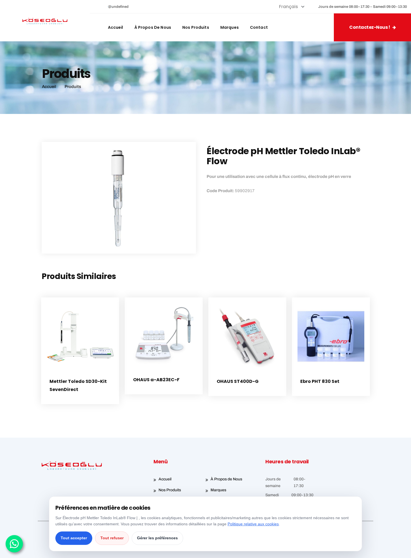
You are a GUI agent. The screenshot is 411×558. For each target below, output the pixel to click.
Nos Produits (195, 27)
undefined (120, 7)
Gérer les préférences (157, 538)
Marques (229, 27)
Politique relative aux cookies (253, 524)
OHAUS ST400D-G (238, 381)
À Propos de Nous (152, 27)
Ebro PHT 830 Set (319, 381)
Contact (259, 27)
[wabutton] (14, 543)
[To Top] (399, 549)
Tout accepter (74, 538)
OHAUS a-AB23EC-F (156, 379)
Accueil (115, 27)
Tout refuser (112, 538)
